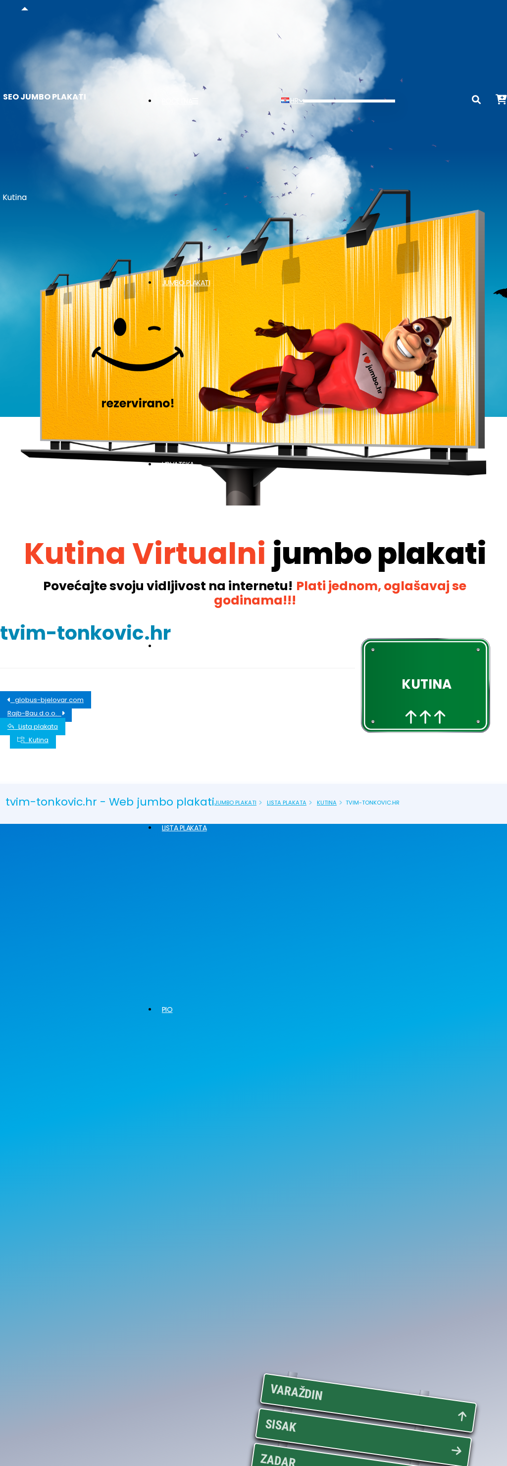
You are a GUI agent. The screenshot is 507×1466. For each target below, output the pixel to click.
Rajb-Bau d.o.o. (34, 713)
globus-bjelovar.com (47, 700)
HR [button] (294, 100)
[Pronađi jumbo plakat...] (476, 101)
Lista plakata (184, 828)
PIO (167, 1009)
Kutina (36, 740)
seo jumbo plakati (44, 96)
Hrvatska (178, 464)
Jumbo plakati (186, 283)
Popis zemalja (185, 646)
